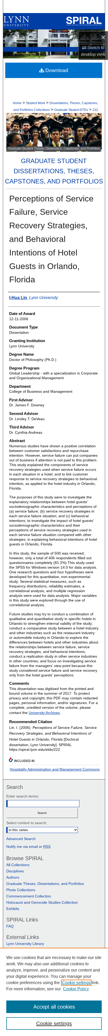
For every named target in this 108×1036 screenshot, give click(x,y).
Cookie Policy (76, 989)
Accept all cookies (54, 1007)
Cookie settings (76, 982)
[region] (54, 992)
